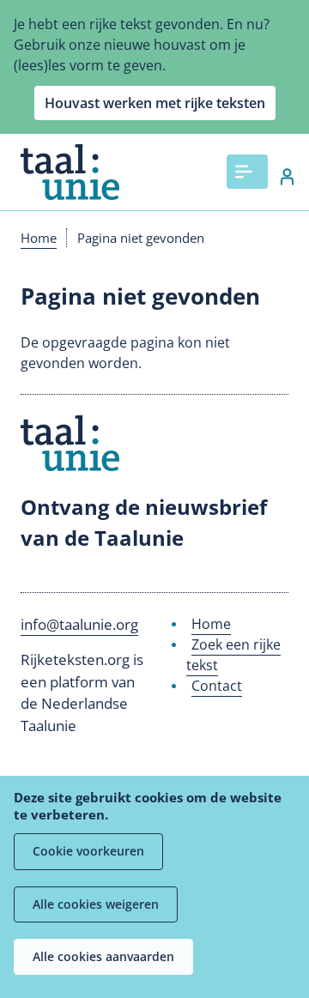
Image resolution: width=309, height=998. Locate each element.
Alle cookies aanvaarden (103, 956)
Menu (247, 171)
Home (39, 237)
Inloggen (278, 176)
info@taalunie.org (79, 624)
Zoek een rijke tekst (233, 654)
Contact (216, 685)
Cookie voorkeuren (88, 851)
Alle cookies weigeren (96, 904)
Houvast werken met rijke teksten (155, 103)
